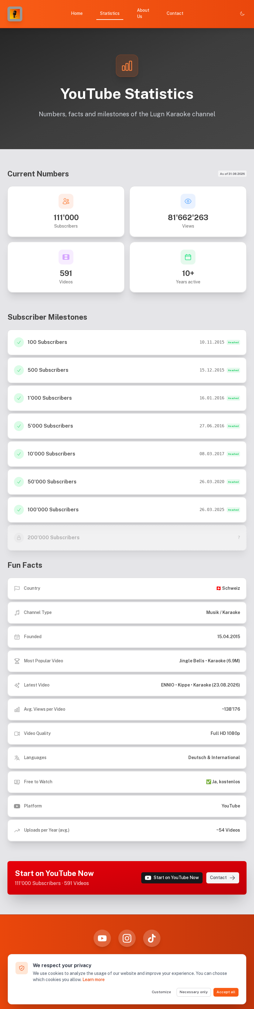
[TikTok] (151, 938)
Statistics (110, 13)
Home (77, 13)
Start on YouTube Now (176, 877)
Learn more (93, 979)
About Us (143, 13)
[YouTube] (102, 938)
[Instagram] (127, 938)
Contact (175, 13)
